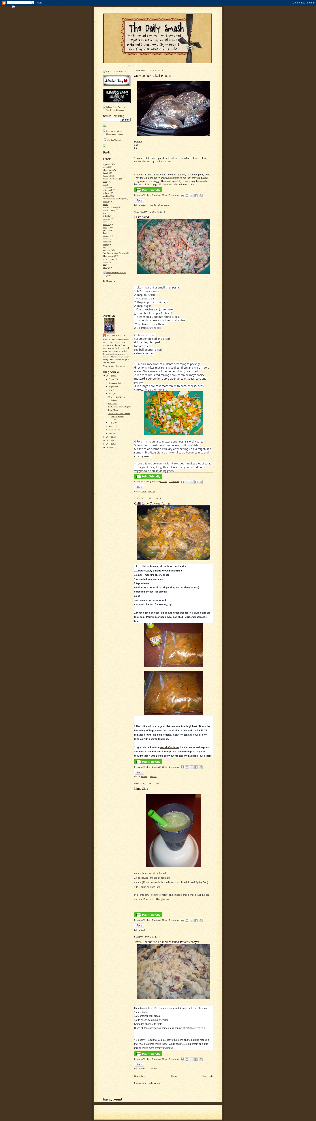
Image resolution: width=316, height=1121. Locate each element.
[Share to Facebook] (196, 195)
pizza (105, 230)
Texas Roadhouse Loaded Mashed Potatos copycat (119, 416)
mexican (106, 218)
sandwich (107, 241)
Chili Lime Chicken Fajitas (119, 406)
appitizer (106, 164)
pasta (105, 227)
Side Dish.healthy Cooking (114, 253)
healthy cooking (110, 207)
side (104, 247)
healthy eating (109, 210)
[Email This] (182, 195)
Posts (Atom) (154, 1082)
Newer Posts (140, 1075)
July (111, 390)
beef (105, 167)
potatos (106, 236)
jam (104, 213)
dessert (106, 201)
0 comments (174, 195)
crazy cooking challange (113, 198)
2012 (108, 440)
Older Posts (207, 1075)
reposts (106, 238)
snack (105, 261)
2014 (108, 375)
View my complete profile (114, 366)
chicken (106, 190)
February (113, 429)
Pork (105, 233)
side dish (106, 250)
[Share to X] (191, 195)
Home (174, 1075)
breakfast (107, 175)
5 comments (174, 1059)
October (112, 379)
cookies (106, 195)
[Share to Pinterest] (201, 195)
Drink (105, 204)
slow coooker (108, 258)
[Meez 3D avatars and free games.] (117, 275)
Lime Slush (113, 410)
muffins (106, 221)
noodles (106, 224)
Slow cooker (108, 255)
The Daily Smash (116, 335)
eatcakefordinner (169, 747)
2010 (108, 447)
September (113, 382)
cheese (106, 187)
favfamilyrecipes (173, 463)
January (112, 433)
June (111, 393)
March (112, 426)
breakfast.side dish (111, 178)
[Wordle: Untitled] (112, 139)
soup (105, 264)
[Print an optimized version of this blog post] (148, 192)
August (112, 386)
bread (105, 172)
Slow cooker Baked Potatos (116, 398)
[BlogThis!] (187, 195)
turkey (106, 267)
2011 (108, 443)
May (111, 422)
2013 (108, 436)
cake (105, 181)
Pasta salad (112, 403)
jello (105, 215)
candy (105, 184)
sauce (105, 244)
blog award (108, 170)
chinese (106, 193)
